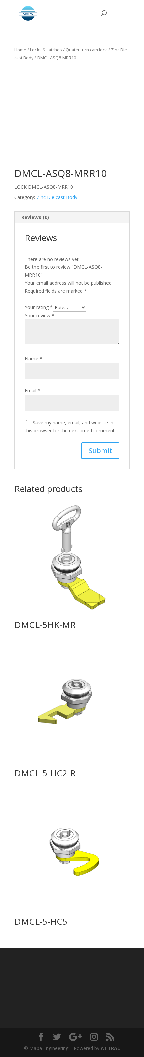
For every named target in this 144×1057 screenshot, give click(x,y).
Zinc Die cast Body (57, 197)
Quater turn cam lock (86, 50)
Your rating (39, 307)
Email (33, 390)
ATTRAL (110, 1048)
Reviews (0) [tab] (35, 217)
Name (33, 358)
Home (20, 50)
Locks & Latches (46, 50)
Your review (39, 315)
